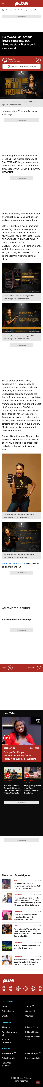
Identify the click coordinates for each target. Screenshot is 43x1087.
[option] (13, 783)
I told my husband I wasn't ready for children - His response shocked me (25, 916)
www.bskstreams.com (13, 563)
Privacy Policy (31, 1027)
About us (6, 1027)
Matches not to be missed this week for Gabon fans (27, 947)
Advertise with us (8, 1033)
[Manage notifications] (38, 1082)
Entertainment (11, 10)
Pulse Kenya (7, 1058)
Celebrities (21, 10)
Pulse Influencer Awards (32, 1038)
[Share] (38, 60)
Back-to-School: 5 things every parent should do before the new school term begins (27, 961)
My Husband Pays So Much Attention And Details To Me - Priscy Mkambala (12, 789)
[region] (21, 782)
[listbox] (22, 782)
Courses (29, 1016)
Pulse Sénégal (31, 1053)
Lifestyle (18, 895)
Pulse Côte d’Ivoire (7, 1064)
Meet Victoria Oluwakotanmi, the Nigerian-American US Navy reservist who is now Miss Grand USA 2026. (27, 932)
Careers (28, 1011)
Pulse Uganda (31, 1058)
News (16, 880)
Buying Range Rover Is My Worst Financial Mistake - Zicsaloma (32, 789)
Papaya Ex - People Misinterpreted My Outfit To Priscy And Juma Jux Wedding (20, 755)
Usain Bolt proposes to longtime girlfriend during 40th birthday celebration (27, 885)
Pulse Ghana (7, 1053)
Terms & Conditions (7, 1041)
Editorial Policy (32, 1032)
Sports (28, 1006)
